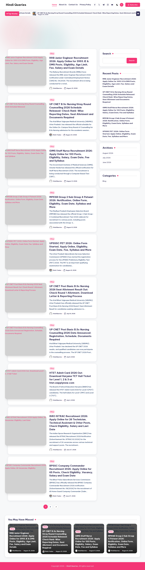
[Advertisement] (72, 32)
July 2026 (106, 158)
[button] (132, 5)
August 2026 (108, 153)
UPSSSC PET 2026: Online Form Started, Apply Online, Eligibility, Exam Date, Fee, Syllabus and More (70, 246)
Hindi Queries (16, 5)
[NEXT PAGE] (56, 507)
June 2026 (107, 162)
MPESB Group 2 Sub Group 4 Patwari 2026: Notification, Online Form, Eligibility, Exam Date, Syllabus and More (118, 122)
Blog (52, 53)
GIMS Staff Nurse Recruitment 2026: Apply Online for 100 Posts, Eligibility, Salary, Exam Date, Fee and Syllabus (119, 110)
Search (107, 53)
